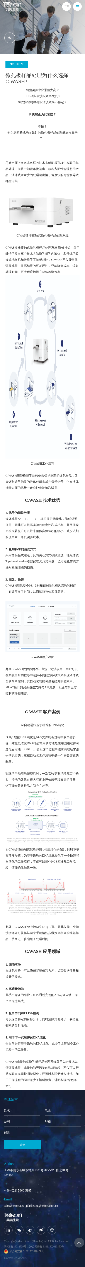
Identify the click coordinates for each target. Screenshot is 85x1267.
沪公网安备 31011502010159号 (46, 1246)
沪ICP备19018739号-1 (16, 1246)
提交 (22, 1144)
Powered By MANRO (15, 1257)
